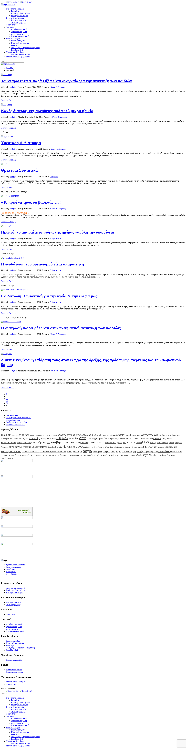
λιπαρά (25, 451)
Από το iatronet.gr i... (14, 420)
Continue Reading (8, 100)
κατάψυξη (138, 455)
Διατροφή (10, 27)
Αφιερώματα (11, 684)
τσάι (3, 434)
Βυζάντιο (118, 438)
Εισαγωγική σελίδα (14, 660)
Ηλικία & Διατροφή (19, 29)
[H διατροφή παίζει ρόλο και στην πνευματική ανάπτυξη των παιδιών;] (11, 322)
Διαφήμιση (10, 569)
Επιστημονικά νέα (18, 20)
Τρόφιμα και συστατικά (15, 588)
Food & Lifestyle (13, 38)
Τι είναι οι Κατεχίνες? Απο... (17, 422)
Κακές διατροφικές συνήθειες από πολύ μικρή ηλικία (47, 111)
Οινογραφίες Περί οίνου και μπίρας (25, 48)
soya (145, 455)
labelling (147, 442)
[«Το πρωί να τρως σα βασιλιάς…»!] (10, 196)
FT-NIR (131, 442)
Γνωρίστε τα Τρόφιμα (15, 9)
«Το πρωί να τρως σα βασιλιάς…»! (31, 202)
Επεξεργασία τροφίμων (20, 13)
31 (7, 403)
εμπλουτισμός (165, 435)
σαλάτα (108, 443)
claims (20, 442)
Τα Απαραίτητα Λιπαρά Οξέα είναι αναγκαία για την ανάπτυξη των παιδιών (66, 81)
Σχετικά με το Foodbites (15, 565)
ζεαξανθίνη (53, 447)
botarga (116, 455)
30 (7, 401)
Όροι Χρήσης (11, 574)
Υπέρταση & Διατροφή (21, 142)
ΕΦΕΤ (9, 435)
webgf (12, 87)
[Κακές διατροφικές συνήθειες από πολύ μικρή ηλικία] (6, 104)
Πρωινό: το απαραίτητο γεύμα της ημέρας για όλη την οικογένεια (57, 232)
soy (145, 446)
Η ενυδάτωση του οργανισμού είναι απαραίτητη (42, 264)
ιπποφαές (4, 455)
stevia (62, 446)
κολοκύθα (57, 451)
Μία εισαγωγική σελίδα (20, 54)
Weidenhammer (8, 442)
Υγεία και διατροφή (19, 32)
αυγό (79, 446)
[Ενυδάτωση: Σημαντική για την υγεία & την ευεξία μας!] (14, 290)
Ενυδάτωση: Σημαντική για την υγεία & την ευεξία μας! (50, 296)
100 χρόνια (166, 438)
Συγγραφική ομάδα (13, 567)
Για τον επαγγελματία (14, 672)
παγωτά (137, 435)
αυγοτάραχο (171, 446)
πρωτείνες (138, 447)
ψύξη (154, 443)
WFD (83, 438)
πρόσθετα (129, 435)
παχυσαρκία (50, 455)
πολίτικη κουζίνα (146, 438)
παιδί (113, 442)
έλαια (124, 451)
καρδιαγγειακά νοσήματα (93, 447)
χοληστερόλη (101, 438)
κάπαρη (139, 443)
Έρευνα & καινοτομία (15, 18)
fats (108, 451)
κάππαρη (161, 447)
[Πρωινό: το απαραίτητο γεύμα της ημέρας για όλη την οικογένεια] (6, 226)
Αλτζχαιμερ (20, 455)
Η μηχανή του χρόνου (20, 43)
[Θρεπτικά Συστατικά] (4, 164)
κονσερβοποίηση (74, 451)
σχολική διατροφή (167, 455)
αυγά (11, 446)
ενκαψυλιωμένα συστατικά (122, 447)
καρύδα (15, 435)
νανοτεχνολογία (149, 434)
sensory (120, 434)
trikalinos (24, 434)
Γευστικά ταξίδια (18, 41)
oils (42, 438)
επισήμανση (96, 442)
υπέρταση (152, 446)
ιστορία (111, 438)
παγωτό (71, 446)
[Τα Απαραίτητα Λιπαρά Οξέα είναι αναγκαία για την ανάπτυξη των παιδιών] (6, 75)
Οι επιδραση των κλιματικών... (18, 418)
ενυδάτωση (62, 455)
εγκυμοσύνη (77, 455)
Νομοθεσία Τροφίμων (15, 52)
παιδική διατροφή (100, 451)
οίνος (49, 443)
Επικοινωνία (11, 571)
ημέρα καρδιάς (92, 434)
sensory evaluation (11, 451)
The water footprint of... (15, 415)
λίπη (64, 451)
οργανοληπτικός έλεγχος (70, 434)
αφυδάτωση (39, 455)
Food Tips (15, 45)
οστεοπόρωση (38, 442)
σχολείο (27, 442)
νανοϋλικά (164, 451)
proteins (84, 442)
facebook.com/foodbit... (15, 424)
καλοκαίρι (34, 438)
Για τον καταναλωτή (14, 670)
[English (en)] (26, 2)
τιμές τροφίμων (109, 435)
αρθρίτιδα (62, 438)
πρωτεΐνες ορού (36, 435)
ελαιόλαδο (73, 442)
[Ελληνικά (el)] (12, 2)
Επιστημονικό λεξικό (19, 16)
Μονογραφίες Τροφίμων (16, 682)
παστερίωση (74, 438)
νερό (70, 455)
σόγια (87, 451)
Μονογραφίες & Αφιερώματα (18, 57)
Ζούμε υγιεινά (17, 34)
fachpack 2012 (176, 451)
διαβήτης (58, 442)
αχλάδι (25, 438)
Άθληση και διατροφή (20, 36)
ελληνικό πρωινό (150, 451)
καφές (11, 455)
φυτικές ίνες (121, 443)
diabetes (31, 451)
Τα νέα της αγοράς (18, 22)
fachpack (178, 443)
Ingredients (15, 11)
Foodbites (10, 68)
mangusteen (134, 438)
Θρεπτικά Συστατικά (19, 170)
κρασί (138, 451)
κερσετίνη (91, 438)
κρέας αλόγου (50, 438)
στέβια (171, 443)
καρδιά (107, 446)
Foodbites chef (17, 50)
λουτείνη (4, 447)
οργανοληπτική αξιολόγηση (98, 454)
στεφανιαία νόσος (43, 451)
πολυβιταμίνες (162, 443)
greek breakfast (50, 435)
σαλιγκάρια (17, 438)
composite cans (127, 455)
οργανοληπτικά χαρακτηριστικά (32, 446)
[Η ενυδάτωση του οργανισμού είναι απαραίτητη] (13, 258)
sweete (157, 438)
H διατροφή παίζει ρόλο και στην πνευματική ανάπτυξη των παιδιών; (61, 328)
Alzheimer (153, 455)
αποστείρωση (7, 458)
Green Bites (11, 25)
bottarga (131, 451)
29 (7, 399)
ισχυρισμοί (116, 451)
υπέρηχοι (29, 455)
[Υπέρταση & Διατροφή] (7, 136)
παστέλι (125, 438)
